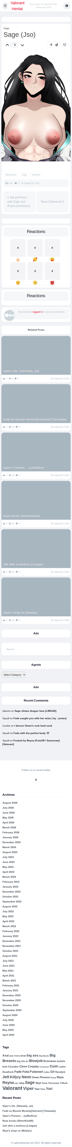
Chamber (13, 1066)
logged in (38, 311)
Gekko (47, 1072)
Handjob (60, 1071)
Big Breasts (11, 175)
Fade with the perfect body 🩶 (31, 733)
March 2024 (9, 847)
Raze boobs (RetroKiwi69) (21, 516)
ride (16, 1083)
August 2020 (9, 1015)
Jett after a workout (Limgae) (23, 564)
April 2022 (8, 921)
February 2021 (10, 985)
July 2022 (8, 911)
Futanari (36, 1071)
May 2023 (8, 867)
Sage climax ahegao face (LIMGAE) (35, 710)
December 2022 (11, 891)
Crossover (44, 1067)
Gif (52, 1071)
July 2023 (8, 857)
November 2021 (11, 946)
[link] (65, 45)
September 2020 (11, 1010)
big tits (21, 1061)
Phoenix (45, 1077)
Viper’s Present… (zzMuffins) (23, 468)
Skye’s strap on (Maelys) (20, 613)
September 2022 (11, 901)
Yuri (49, 1089)
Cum (54, 1066)
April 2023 (8, 871)
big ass (32, 1055)
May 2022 (8, 916)
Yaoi (36, 1089)
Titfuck (63, 1083)
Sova (44, 1083)
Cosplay (33, 1066)
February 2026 (10, 832)
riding (21, 1083)
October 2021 (10, 950)
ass (11, 1055)
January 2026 (10, 837)
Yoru (42, 1089)
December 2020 (11, 995)
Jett (5, 1077)
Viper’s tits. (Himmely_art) (21, 371)
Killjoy (15, 1077)
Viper (28, 1088)
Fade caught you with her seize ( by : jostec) (40, 718)
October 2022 (10, 896)
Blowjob (36, 1061)
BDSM (23, 1056)
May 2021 (8, 970)
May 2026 (8, 817)
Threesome (53, 1083)
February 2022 (10, 931)
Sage (6, 28)
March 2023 (9, 876)
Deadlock (8, 1071)
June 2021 (8, 965)
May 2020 (8, 1029)
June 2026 (8, 812)
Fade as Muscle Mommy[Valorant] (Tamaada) (35, 419)
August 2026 (9, 802)
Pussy (53, 1077)
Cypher (62, 1067)
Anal (5, 1055)
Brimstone (49, 1061)
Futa (25, 1071)
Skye (38, 1082)
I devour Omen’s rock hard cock (33, 725)
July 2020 (8, 1020)
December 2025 (11, 842)
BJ (27, 1061)
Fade (18, 1071)
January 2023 (10, 886)
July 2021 (8, 960)
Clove (23, 1066)
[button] (5, 5)
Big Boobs (44, 1056)
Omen (35, 1077)
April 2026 (8, 822)
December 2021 (11, 941)
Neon (26, 1077)
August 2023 (9, 852)
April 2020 (8, 1034)
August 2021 (9, 955)
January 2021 (10, 990)
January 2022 (10, 936)
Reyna (8, 1082)
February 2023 (10, 881)
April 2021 (8, 975)
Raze (60, 1077)
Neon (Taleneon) (51, 201)
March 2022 (9, 926)
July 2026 (8, 807)
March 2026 (9, 827)
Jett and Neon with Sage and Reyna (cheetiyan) (18, 201)
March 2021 (9, 980)
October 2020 (10, 1005)
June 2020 (8, 1025)
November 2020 (11, 1000)
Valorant (36, 175)
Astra (17, 1056)
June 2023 (8, 862)
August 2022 (9, 906)
